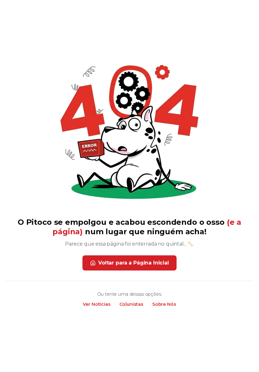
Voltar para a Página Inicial (133, 263)
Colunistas (131, 304)
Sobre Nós (164, 304)
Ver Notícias (96, 304)
